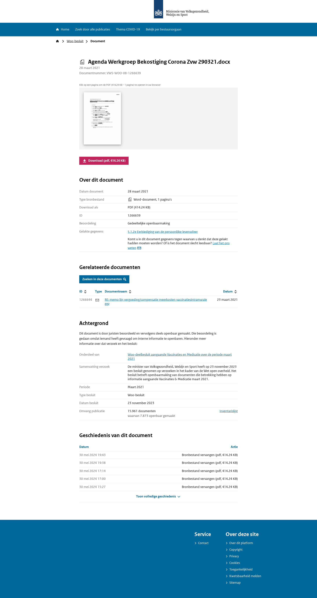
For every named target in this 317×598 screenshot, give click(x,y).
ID (86, 291)
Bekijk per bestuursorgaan (163, 29)
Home (64, 29)
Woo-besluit (75, 41)
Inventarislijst (229, 411)
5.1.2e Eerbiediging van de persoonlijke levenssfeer (163, 232)
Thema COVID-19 (128, 29)
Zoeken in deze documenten (102, 279)
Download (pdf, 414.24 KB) (106, 161)
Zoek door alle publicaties (92, 29)
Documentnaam (118, 291)
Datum (230, 291)
